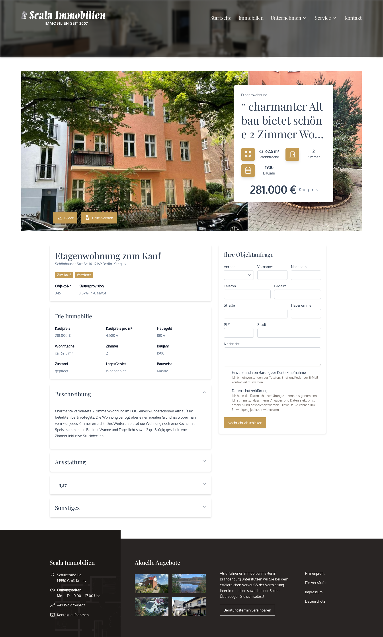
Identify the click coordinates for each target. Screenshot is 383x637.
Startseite (220, 17)
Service (323, 17)
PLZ (227, 324)
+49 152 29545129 (71, 605)
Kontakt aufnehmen (73, 615)
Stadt (261, 324)
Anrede (229, 267)
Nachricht (232, 344)
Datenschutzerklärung (265, 396)
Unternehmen (286, 17)
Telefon (230, 286)
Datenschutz (315, 601)
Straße (229, 305)
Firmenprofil (314, 573)
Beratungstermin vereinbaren (247, 610)
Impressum (313, 592)
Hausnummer (302, 305)
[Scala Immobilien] (63, 18)
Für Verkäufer (316, 582)
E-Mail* (280, 286)
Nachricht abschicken (245, 423)
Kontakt (353, 17)
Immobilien (251, 17)
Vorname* (265, 267)
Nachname (300, 267)
